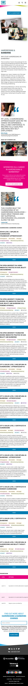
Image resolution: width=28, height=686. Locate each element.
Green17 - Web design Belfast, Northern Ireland (14, 683)
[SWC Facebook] (16, 649)
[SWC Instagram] (14, 649)
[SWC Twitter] (19, 649)
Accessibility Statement (20, 676)
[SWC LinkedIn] (12, 649)
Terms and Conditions (17, 679)
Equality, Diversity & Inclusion (9, 676)
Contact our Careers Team (14, 184)
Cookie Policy (9, 679)
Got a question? (14, 13)
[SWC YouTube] (9, 649)
